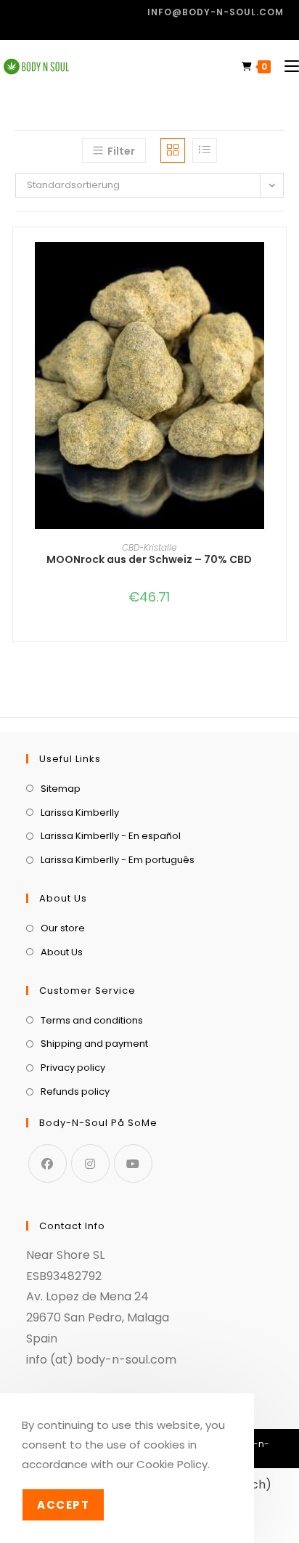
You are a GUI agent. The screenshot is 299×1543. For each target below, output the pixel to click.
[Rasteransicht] (172, 150)
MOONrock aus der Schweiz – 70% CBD (149, 559)
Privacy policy (73, 1067)
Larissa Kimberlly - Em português (117, 860)
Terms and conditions (92, 1020)
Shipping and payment (94, 1043)
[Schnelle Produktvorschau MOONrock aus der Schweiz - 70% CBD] (278, 267)
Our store (63, 928)
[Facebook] (47, 1163)
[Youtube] (133, 1163)
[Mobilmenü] (286, 66)
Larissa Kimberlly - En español (111, 836)
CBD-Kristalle (149, 547)
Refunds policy (75, 1091)
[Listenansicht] (204, 150)
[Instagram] (90, 1163)
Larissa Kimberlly (80, 812)
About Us (62, 952)
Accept (63, 1504)
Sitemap (61, 788)
